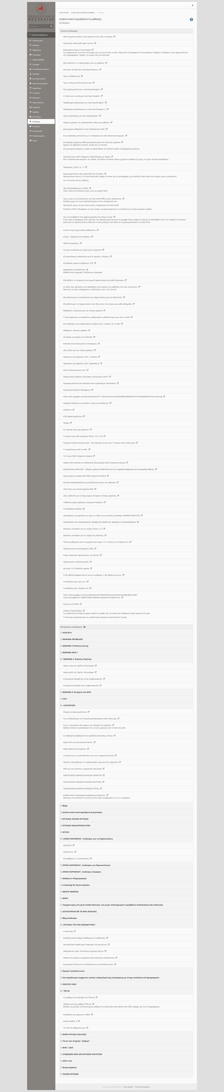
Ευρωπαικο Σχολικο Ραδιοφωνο (77, 390)
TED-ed (66, 991)
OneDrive (67, 410)
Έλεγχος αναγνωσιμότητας (75, 712)
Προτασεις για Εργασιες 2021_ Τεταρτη (80, 357)
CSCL (65, 698)
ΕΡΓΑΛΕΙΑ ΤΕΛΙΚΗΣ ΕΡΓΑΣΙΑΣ (75, 819)
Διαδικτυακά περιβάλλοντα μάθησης (83, 12)
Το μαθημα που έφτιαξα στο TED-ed (79, 997)
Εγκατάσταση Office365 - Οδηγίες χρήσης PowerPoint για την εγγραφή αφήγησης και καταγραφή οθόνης (109, 469)
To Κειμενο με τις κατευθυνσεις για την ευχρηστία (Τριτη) (89, 755)
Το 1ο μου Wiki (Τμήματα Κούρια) (78, 456)
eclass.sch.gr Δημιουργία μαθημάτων (80, 230)
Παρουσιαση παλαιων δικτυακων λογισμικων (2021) (86, 376)
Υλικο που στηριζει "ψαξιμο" (76, 1041)
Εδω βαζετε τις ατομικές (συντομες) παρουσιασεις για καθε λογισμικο (94, 280)
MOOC (65, 898)
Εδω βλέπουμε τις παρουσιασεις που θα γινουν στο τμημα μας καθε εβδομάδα (98, 304)
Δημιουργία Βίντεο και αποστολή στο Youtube (83, 174)
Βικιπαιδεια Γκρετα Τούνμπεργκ (77, 50)
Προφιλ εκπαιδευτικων (74, 971)
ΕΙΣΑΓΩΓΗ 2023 (69, 984)
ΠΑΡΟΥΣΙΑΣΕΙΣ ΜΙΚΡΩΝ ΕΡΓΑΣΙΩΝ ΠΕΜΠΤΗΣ (83, 775)
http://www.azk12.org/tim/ (75, 749)
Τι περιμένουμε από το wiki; (75, 449)
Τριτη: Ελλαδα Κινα (72, 76)
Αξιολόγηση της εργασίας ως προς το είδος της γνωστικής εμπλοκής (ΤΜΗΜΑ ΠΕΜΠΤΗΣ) (102, 515)
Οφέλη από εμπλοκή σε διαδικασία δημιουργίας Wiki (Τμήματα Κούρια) (94, 462)
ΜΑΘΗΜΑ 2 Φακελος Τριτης (75, 646)
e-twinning (68, 931)
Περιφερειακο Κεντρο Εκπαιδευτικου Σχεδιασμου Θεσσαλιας (90, 383)
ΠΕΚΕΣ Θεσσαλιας (71, 243)
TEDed (66, 423)
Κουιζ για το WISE (71, 604)
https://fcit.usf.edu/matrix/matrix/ (78, 742)
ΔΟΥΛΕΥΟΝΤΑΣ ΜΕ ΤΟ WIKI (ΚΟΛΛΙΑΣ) (80, 911)
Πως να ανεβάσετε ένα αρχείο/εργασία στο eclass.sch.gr (88, 217)
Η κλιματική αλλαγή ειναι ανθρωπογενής (81, 685)
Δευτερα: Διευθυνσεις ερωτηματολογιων (81, 69)
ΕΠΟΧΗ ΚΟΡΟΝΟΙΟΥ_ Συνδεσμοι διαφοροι (82, 872)
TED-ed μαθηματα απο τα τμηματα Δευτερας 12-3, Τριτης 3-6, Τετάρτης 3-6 (96, 542)
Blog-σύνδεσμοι (70, 918)
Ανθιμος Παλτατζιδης (73, 610)
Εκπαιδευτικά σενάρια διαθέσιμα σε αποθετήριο (84, 938)
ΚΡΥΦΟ (66, 832)
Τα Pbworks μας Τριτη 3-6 (75, 581)
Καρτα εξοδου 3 (70, 1021)
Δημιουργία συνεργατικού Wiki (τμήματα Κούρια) (85, 476)
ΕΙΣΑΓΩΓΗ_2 (68, 852)
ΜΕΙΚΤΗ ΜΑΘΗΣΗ (70, 891)
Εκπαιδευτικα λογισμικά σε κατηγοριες (80, 343)
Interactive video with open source (78, 43)
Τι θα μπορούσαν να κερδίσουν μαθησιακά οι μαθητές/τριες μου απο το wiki (97, 317)
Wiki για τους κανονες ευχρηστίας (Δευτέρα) (83, 768)
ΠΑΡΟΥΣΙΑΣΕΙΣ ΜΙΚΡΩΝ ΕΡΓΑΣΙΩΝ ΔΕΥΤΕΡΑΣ (82, 782)
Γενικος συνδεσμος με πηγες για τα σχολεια (82, 250)
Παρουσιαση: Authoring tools (76, 562)
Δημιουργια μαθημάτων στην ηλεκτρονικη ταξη (84, 129)
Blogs (65, 805)
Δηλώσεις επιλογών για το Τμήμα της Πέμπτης (83, 535)
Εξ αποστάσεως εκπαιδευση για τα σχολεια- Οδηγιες (86, 256)
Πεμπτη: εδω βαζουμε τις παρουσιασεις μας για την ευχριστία (91, 762)
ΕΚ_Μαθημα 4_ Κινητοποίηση (76, 858)
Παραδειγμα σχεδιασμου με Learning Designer (84, 102)
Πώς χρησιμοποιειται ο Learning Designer (82, 89)
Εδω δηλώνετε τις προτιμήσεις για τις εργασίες (84, 63)
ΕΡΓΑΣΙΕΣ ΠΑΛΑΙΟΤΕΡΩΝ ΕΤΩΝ (76, 825)
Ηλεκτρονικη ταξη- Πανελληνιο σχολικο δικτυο (83, 951)
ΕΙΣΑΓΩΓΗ (67, 632)
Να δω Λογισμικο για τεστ (75, 370)
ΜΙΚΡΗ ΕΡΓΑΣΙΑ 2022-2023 (74, 1034)
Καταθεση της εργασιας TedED (77, 1014)
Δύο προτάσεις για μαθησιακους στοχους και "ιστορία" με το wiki (92, 324)
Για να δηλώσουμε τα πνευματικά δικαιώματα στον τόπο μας (90, 718)
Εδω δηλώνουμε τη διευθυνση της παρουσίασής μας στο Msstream (93, 297)
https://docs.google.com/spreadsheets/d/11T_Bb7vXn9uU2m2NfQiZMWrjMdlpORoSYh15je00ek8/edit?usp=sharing (113, 396)
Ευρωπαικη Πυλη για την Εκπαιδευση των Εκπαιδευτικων (88, 964)
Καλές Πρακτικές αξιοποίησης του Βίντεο (81, 555)
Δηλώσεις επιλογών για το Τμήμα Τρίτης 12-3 (83, 529)
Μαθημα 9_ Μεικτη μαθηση (75, 330)
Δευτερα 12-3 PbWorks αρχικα (76, 568)
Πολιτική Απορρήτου (142, 1087)
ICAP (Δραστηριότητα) (73, 416)
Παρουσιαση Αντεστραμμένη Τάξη (78, 548)
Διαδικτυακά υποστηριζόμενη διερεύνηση (82, 812)
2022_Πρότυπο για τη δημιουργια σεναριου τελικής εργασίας (90, 495)
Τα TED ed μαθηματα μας (74, 1028)
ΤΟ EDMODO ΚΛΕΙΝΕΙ (73, 509)
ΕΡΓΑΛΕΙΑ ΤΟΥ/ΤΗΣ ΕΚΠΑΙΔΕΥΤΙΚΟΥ (79, 924)
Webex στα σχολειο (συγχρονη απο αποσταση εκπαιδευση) (89, 958)
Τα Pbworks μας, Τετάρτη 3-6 (76, 588)
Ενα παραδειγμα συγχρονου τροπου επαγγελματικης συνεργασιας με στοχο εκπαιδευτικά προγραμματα (111, 977)
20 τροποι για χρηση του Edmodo (78, 337)
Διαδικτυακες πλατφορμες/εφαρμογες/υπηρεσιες (84, 795)
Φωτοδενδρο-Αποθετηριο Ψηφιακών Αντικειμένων (85, 944)
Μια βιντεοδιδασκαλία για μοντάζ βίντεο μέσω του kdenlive (90, 482)
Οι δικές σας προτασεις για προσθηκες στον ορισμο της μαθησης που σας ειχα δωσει (100, 287)
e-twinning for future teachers (76, 885)
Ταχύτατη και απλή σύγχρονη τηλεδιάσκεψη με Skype (87, 156)
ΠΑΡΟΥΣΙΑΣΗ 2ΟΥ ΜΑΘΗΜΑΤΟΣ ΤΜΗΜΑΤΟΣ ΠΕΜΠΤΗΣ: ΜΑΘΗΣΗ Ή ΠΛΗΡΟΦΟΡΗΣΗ (100, 522)
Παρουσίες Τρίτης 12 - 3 (74, 167)
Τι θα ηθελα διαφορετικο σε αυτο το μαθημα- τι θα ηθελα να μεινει (92, 575)
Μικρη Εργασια (70, 1067)
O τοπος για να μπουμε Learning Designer (82, 96)
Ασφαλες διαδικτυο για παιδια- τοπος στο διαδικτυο (86, 403)
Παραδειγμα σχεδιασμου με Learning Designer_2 (85, 109)
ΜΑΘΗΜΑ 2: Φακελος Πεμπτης (77, 659)
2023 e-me (67, 1061)
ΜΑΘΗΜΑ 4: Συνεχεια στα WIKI (77, 692)
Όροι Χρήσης (128, 1087)
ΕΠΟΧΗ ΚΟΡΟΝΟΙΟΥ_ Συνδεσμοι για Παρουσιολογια (86, 865)
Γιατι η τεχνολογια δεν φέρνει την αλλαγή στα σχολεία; (87, 725)
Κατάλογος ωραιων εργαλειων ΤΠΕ (78, 263)
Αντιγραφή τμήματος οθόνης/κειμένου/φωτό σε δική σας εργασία (92, 142)
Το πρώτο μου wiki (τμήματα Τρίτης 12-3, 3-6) (83, 436)
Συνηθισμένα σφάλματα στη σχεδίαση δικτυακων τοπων (88, 735)
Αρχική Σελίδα (63, 12)
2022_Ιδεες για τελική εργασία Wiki (78, 489)
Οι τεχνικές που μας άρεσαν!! (76, 429)
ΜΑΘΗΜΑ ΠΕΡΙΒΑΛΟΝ (73, 639)
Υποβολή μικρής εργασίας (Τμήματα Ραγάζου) (83, 502)
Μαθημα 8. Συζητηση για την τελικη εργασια (83, 310)
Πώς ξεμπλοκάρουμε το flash (76, 188)
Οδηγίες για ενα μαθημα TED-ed (77, 1004)
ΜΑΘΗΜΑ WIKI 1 (70, 652)
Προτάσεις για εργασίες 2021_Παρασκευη (81, 363)
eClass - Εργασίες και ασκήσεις (77, 236)
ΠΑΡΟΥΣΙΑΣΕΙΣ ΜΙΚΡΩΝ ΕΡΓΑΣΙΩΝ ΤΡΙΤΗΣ (81, 788)
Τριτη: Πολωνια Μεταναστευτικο (78, 83)
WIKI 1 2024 (68, 1047)
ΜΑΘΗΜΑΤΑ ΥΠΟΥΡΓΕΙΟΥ (74, 269)
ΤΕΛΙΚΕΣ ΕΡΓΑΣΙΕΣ (71, 1074)
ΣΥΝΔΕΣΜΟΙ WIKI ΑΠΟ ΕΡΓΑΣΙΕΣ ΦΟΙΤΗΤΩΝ (82, 1054)
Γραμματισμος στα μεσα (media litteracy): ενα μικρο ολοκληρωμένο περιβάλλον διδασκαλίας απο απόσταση (113, 905)
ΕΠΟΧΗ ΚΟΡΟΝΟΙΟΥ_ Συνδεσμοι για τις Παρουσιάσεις (88, 839)
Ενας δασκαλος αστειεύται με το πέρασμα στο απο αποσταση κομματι (94, 135)
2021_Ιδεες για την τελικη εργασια (78, 350)
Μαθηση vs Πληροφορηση (74, 878)
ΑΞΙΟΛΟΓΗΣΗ (69, 705)
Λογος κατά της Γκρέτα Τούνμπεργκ (79, 672)
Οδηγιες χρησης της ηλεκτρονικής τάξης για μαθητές (86, 122)
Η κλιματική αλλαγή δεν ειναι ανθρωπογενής (83, 679)
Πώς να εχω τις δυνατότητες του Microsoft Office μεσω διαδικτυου (92, 198)
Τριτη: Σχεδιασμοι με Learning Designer (81, 116)
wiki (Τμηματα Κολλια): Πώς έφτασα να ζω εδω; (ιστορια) (88, 36)
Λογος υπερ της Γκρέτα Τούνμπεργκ (79, 665)
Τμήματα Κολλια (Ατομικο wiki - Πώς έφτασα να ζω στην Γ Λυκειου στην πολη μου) (99, 443)
